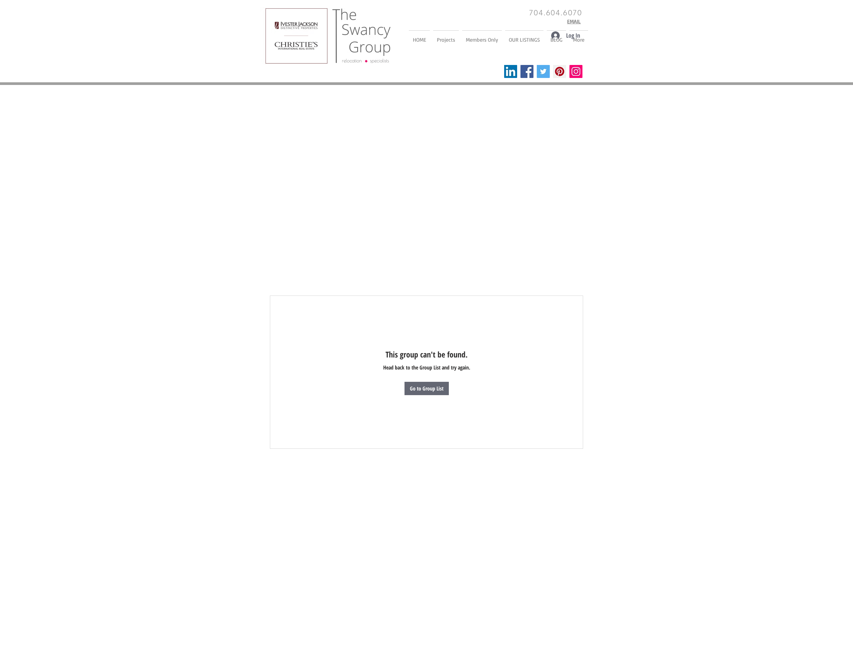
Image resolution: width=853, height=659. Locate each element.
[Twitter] (543, 71)
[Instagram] (575, 71)
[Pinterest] (559, 71)
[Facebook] (526, 71)
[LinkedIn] (510, 71)
